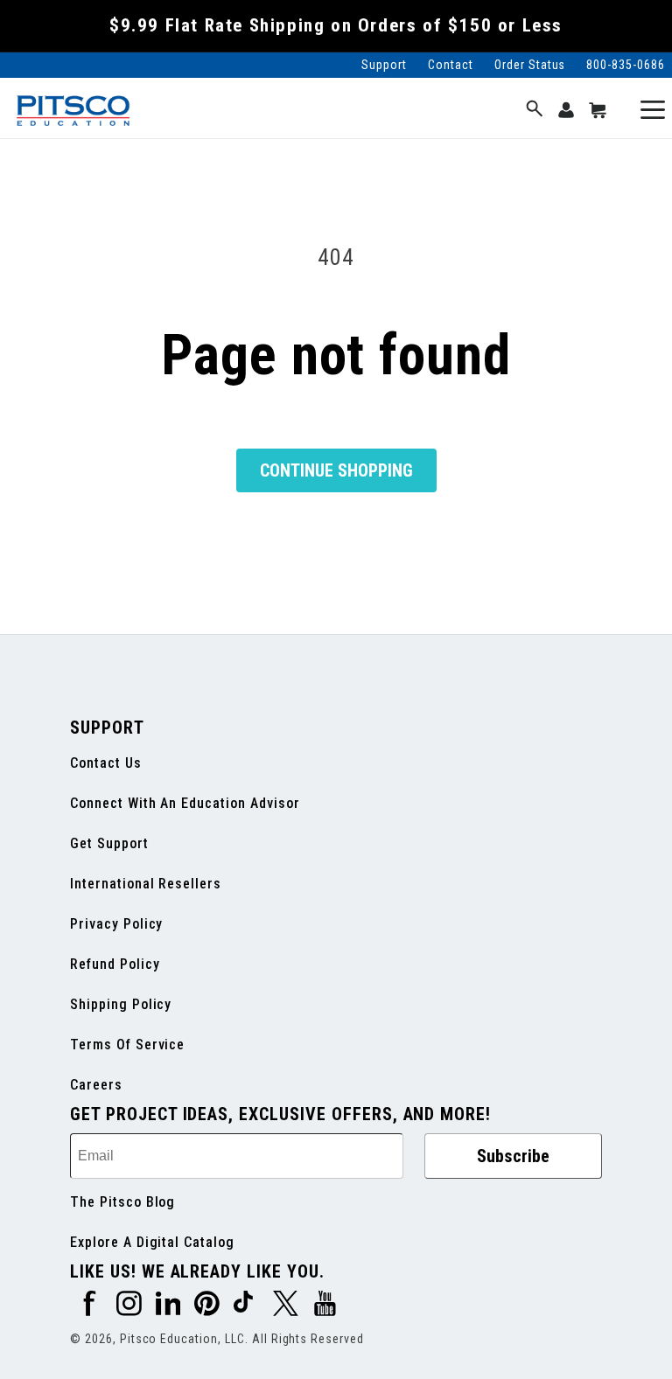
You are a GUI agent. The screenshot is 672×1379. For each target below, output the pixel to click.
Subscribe (513, 1156)
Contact (450, 65)
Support (384, 65)
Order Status (530, 65)
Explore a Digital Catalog (152, 1242)
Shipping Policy (121, 1004)
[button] (534, 109)
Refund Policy (114, 964)
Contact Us (106, 763)
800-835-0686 (625, 65)
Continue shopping (336, 470)
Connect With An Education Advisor (185, 803)
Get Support (109, 843)
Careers (96, 1084)
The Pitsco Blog (122, 1202)
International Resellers (145, 883)
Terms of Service (127, 1044)
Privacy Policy (116, 924)
